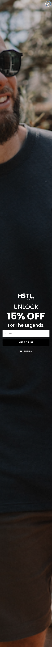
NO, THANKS (26, 351)
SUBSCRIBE (26, 342)
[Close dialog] (48, 3)
